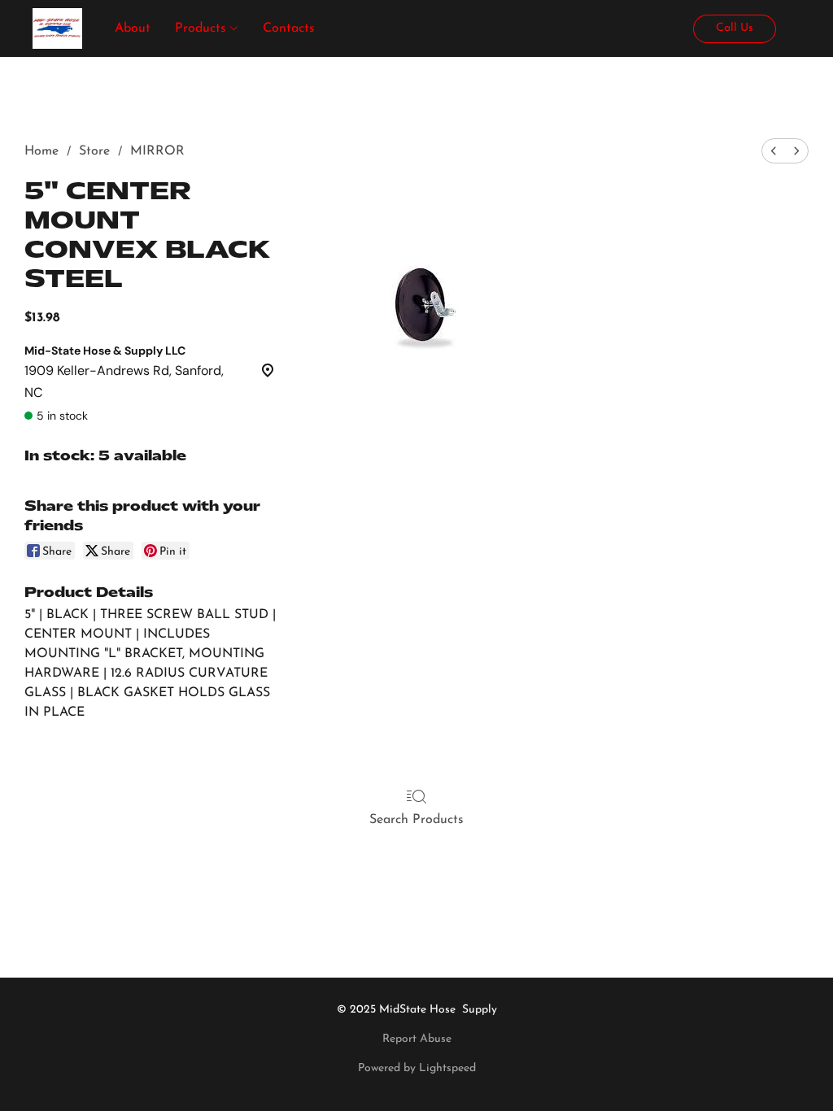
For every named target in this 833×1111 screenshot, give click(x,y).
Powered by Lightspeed (417, 1068)
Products (202, 28)
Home (41, 151)
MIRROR (157, 151)
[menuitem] (773, 151)
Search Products (416, 819)
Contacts (289, 28)
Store (94, 151)
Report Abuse (416, 1039)
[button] (57, 28)
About (132, 28)
